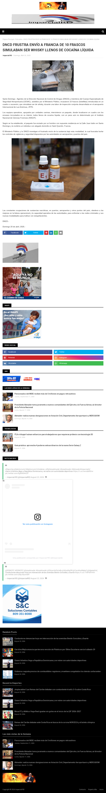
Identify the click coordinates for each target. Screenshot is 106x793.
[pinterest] (27, 357)
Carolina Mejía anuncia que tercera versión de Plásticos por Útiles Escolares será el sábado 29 (54, 649)
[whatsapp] (78, 363)
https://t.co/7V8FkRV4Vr (85, 572)
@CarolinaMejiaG (80, 570)
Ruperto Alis (92, 789)
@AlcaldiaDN (67, 570)
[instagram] (78, 357)
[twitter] (78, 352)
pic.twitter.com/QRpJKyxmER (17, 574)
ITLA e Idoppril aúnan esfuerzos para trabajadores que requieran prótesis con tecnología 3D (53, 434)
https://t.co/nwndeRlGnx (83, 471)
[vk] (27, 363)
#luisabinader (65, 469)
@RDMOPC (9, 570)
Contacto (82, 789)
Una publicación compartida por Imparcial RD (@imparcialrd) (38, 558)
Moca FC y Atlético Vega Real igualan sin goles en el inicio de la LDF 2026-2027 (47, 711)
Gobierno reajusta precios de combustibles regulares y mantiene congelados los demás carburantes (57, 671)
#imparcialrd (85, 469)
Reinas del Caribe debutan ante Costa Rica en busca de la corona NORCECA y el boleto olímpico (54, 722)
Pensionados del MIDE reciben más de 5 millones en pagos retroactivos (45, 394)
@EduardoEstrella (54, 570)
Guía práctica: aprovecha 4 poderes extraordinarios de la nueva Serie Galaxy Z (47, 445)
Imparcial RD (7, 55)
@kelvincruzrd (19, 469)
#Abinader (75, 469)
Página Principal (8, 39)
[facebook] (27, 352)
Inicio (101, 789)
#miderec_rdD (42, 469)
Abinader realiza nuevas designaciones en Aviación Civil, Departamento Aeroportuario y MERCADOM (57, 416)
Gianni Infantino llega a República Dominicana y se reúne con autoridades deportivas (50, 660)
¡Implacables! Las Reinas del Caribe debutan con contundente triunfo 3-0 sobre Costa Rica (52, 689)
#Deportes (9, 469)
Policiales (18, 39)
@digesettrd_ (92, 570)
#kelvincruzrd (31, 469)
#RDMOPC (19, 570)
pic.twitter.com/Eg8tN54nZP (16, 473)
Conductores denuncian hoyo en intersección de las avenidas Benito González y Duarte (51, 638)
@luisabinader (54, 469)
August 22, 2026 (37, 477)
